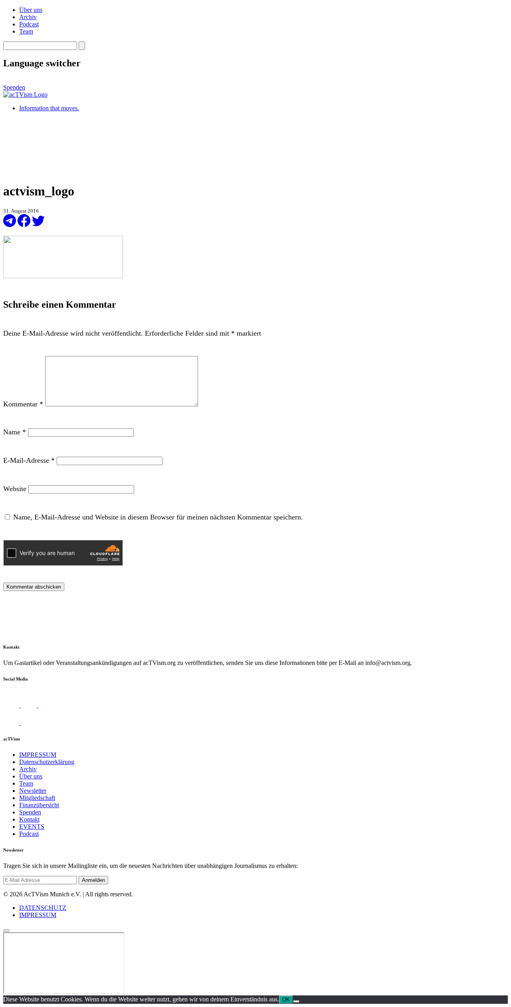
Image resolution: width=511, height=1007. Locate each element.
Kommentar (23, 404)
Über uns (30, 9)
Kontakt (29, 819)
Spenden (14, 87)
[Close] (6, 930)
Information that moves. (49, 108)
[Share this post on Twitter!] (38, 224)
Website (14, 489)
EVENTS (31, 826)
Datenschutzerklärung (46, 761)
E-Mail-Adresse (29, 460)
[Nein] (296, 1001)
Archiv (28, 17)
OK (286, 1000)
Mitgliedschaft (37, 797)
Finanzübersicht (39, 805)
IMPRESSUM (37, 754)
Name (14, 432)
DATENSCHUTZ (42, 907)
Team (26, 31)
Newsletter (32, 790)
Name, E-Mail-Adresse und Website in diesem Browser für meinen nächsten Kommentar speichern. (158, 517)
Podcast (29, 24)
